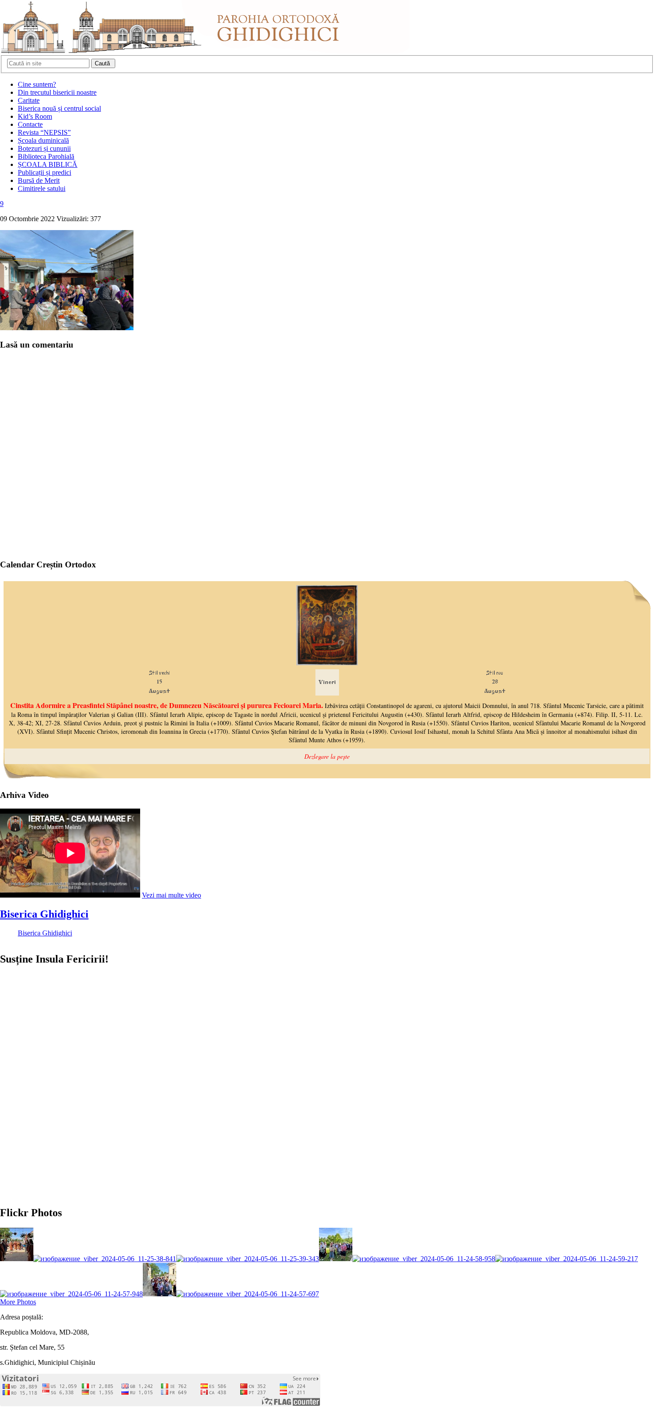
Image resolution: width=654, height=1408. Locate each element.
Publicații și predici (44, 172)
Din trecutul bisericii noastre (57, 92)
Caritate (29, 100)
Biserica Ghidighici (44, 914)
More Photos (18, 1302)
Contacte (30, 124)
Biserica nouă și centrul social (59, 108)
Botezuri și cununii (44, 148)
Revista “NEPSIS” (44, 132)
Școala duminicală (43, 140)
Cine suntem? (37, 84)
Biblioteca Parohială (46, 156)
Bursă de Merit (39, 180)
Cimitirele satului (41, 188)
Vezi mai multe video (171, 895)
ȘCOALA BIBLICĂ (47, 164)
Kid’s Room (35, 116)
